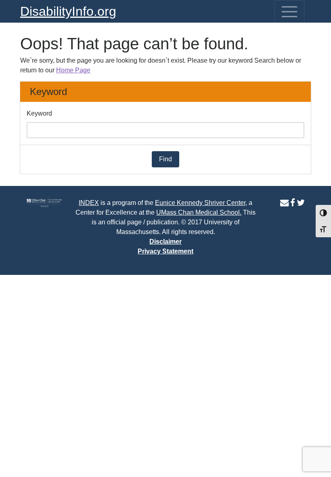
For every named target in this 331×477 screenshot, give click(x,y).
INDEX (89, 202)
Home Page (73, 70)
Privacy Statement (165, 251)
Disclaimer (165, 241)
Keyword (39, 113)
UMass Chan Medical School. (198, 212)
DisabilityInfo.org (68, 11)
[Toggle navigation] (289, 11)
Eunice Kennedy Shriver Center (200, 202)
